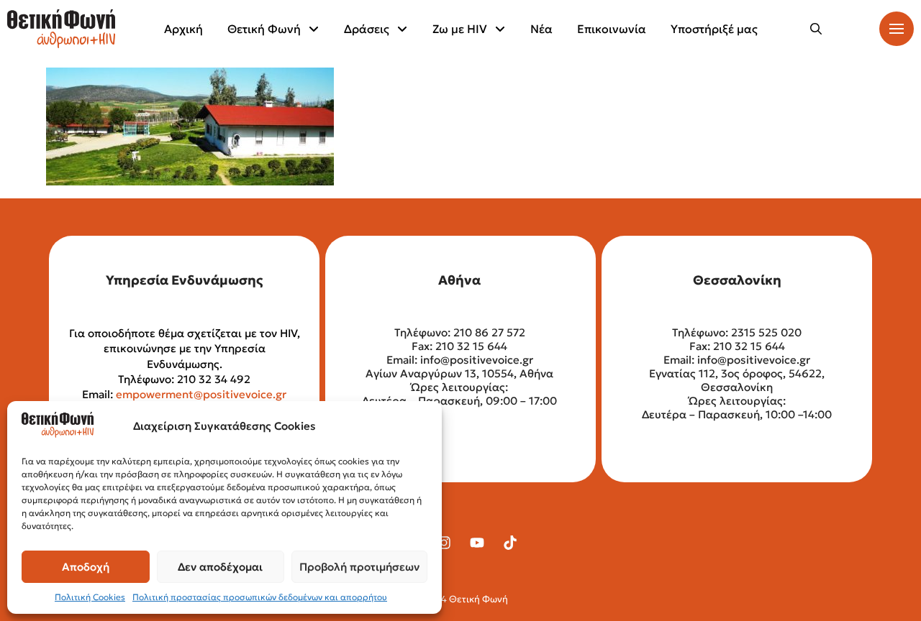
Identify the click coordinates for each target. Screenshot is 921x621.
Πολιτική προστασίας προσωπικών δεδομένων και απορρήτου (259, 597)
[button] (816, 29)
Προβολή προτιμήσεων (359, 567)
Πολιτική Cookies (90, 597)
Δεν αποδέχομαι (220, 567)
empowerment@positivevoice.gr (201, 394)
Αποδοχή (85, 567)
